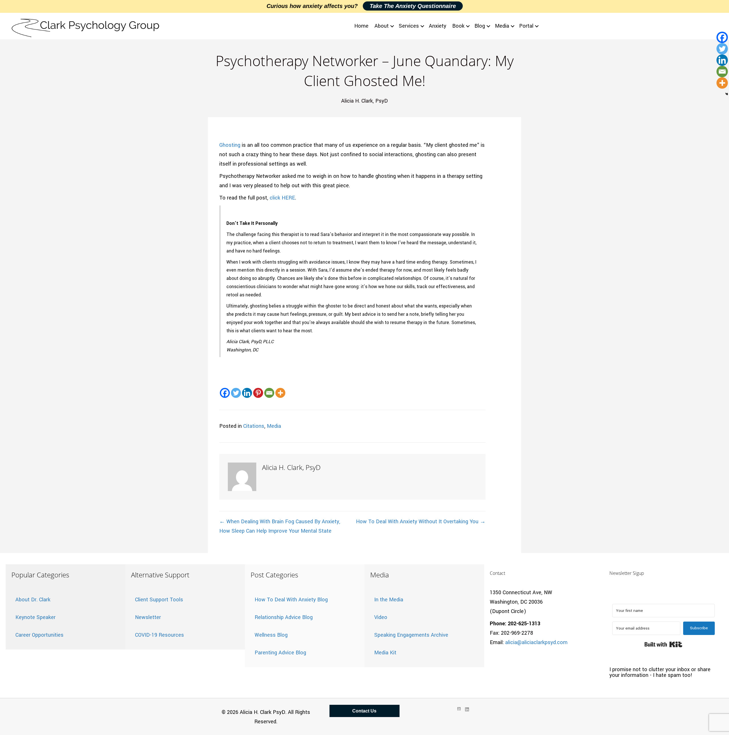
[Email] (269, 393)
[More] (280, 393)
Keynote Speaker (35, 617)
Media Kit (385, 652)
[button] (392, 26)
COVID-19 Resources (159, 635)
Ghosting (229, 145)
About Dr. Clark (32, 599)
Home (361, 26)
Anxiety (437, 26)
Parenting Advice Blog (280, 652)
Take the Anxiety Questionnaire (413, 6)
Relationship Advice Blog (284, 617)
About (381, 26)
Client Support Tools (159, 599)
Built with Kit (663, 644)
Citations (253, 426)
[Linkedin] (247, 393)
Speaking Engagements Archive (411, 635)
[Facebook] (225, 393)
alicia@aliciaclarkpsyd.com (536, 642)
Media (502, 26)
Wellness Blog (271, 635)
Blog (479, 26)
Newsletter (148, 617)
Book (458, 26)
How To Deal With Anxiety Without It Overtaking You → (421, 521)
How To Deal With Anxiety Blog (291, 599)
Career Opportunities (39, 635)
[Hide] (726, 94)
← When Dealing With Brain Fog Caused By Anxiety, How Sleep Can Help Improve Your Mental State (279, 526)
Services (409, 26)
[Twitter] (236, 393)
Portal (526, 26)
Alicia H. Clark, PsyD (364, 101)
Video (380, 617)
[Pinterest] (258, 393)
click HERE (282, 197)
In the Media (388, 599)
